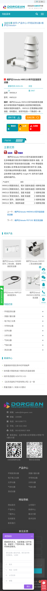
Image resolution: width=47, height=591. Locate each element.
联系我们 (11, 523)
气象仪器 (8, 345)
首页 (15, 23)
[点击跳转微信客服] (43, 278)
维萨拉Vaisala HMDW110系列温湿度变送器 (35, 295)
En (42, 2)
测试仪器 (8, 350)
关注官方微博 (36, 587)
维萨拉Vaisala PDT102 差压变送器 (28, 220)
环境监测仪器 (34, 23)
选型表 (10, 153)
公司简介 (32, 505)
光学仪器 (8, 331)
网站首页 (11, 505)
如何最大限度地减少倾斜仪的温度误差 (19, 371)
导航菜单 (6, 14)
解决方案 (32, 514)
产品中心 (22, 23)
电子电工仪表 (9, 321)
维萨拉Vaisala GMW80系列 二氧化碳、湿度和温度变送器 (11, 263)
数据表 (20, 153)
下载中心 (11, 514)
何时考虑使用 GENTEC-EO (15, 376)
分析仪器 (8, 335)
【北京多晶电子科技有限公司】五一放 (19, 382)
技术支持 (32, 518)
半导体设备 (8, 326)
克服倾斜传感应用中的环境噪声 (16, 365)
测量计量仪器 (9, 316)
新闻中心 (32, 509)
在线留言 (11, 518)
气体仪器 (8, 340)
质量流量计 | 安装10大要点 (15, 387)
